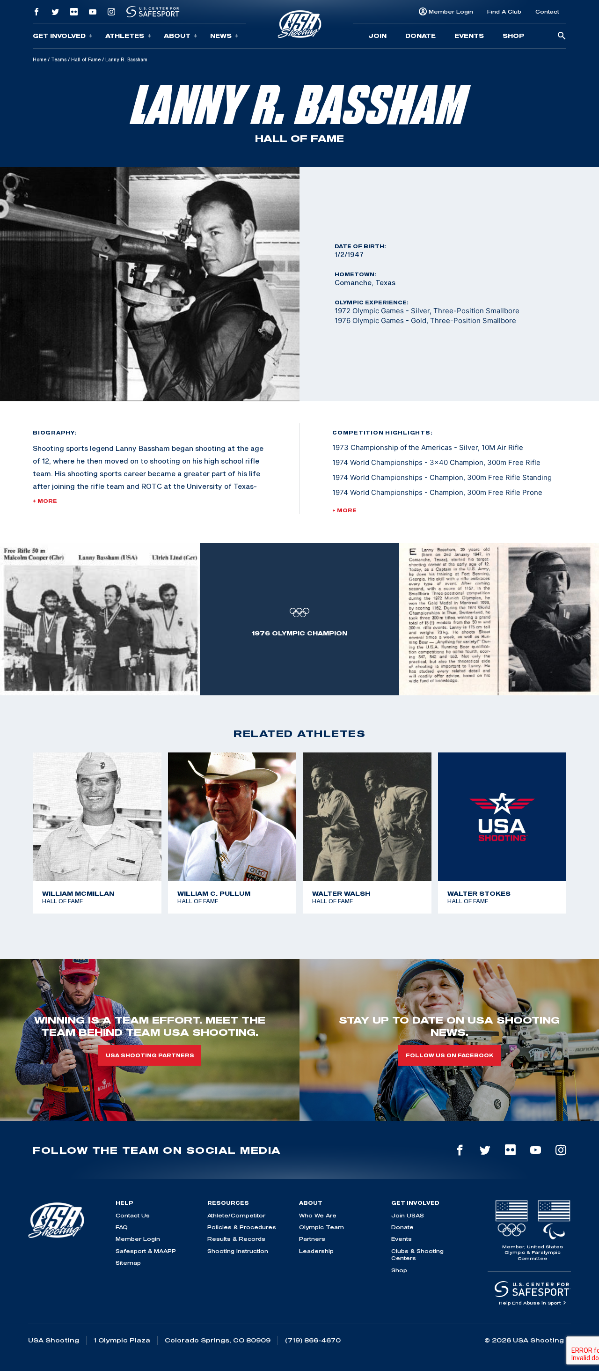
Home (39, 59)
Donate (420, 35)
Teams (58, 59)
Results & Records (236, 1239)
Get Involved (59, 35)
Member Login (451, 11)
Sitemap (128, 1263)
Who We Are (317, 1215)
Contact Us (133, 1215)
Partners (312, 1239)
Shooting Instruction (237, 1251)
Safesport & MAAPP (146, 1251)
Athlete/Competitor (236, 1215)
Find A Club (504, 11)
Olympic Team (321, 1227)
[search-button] (561, 36)
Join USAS (407, 1215)
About (177, 35)
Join (377, 35)
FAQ (122, 1227)
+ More (45, 501)
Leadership (316, 1251)
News (221, 35)
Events (469, 35)
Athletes (124, 35)
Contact (547, 11)
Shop (513, 35)
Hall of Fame (86, 59)
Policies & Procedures (241, 1227)
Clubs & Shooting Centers (417, 1254)
